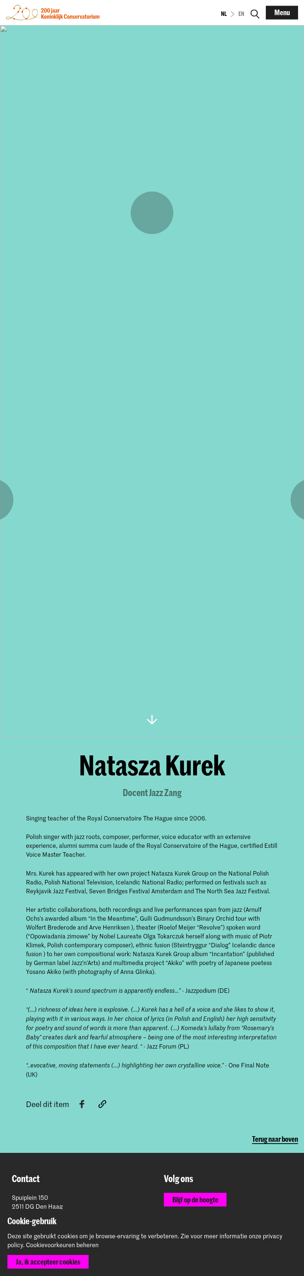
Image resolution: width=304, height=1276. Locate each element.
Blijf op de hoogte (195, 1199)
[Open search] (255, 12)
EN (241, 13)
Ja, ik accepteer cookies (48, 1262)
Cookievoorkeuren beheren (62, 1245)
